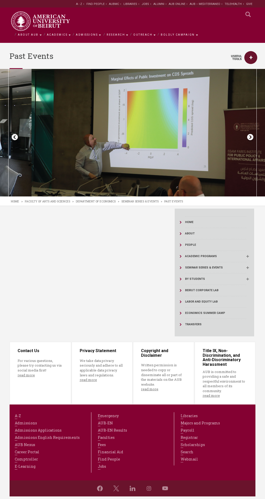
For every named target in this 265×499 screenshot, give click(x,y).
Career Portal (27, 451)
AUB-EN (105, 423)
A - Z (79, 4)
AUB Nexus (25, 444)
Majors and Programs (200, 423)
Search (187, 451)
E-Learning (25, 466)
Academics (57, 34)
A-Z (18, 415)
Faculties (106, 437)
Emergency (108, 415)
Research (116, 34)
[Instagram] (149, 488)
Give (249, 4)
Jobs (145, 4)
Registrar (189, 437)
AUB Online (177, 4)
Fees (102, 444)
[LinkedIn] (132, 488)
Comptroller (26, 459)
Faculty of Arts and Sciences (47, 201)
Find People (95, 4)
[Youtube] (165, 488)
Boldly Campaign (178, 34)
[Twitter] (116, 488)
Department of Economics (96, 201)
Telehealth (233, 4)
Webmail (189, 459)
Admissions (87, 34)
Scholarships (193, 444)
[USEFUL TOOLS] (250, 58)
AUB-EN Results (112, 430)
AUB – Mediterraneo (205, 4)
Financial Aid (110, 451)
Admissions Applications (38, 430)
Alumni (158, 4)
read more (26, 375)
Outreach (142, 34)
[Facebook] (100, 488)
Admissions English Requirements (47, 437)
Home (15, 201)
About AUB (28, 34)
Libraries (130, 4)
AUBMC (114, 4)
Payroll (187, 430)
